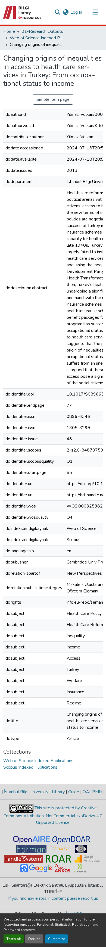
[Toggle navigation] (95, 12)
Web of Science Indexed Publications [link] (37, 38)
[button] (22, 12)
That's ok (14, 938)
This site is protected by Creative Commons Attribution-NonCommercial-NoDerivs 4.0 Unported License (53, 815)
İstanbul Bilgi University (26, 792)
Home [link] (9, 31)
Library (58, 792)
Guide (73, 792)
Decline (34, 938)
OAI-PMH (92, 792)
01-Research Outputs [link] (42, 31)
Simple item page (53, 99)
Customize (56, 938)
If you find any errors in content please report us (53, 898)
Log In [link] (76, 12)
